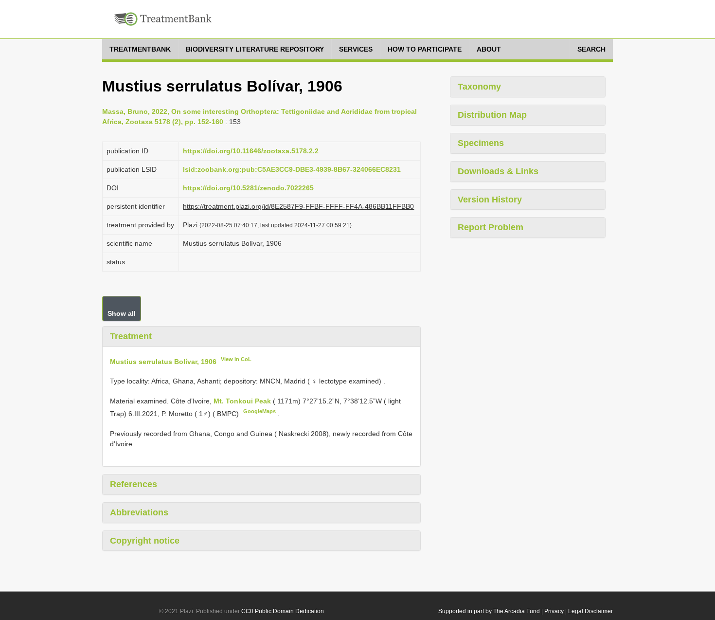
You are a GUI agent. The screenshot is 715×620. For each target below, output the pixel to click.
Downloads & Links (498, 171)
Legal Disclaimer (590, 611)
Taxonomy (479, 86)
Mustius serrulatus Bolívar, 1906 (163, 361)
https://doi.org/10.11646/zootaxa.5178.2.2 (251, 151)
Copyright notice (144, 541)
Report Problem (490, 227)
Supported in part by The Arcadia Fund (489, 611)
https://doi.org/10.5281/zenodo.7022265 (248, 188)
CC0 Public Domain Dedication (282, 611)
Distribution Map (492, 115)
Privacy (554, 611)
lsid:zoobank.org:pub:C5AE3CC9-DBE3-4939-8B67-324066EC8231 (292, 169)
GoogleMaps (259, 411)
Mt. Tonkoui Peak (243, 401)
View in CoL (236, 359)
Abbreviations (139, 512)
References (133, 484)
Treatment (131, 336)
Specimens (481, 143)
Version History (490, 199)
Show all (121, 313)
